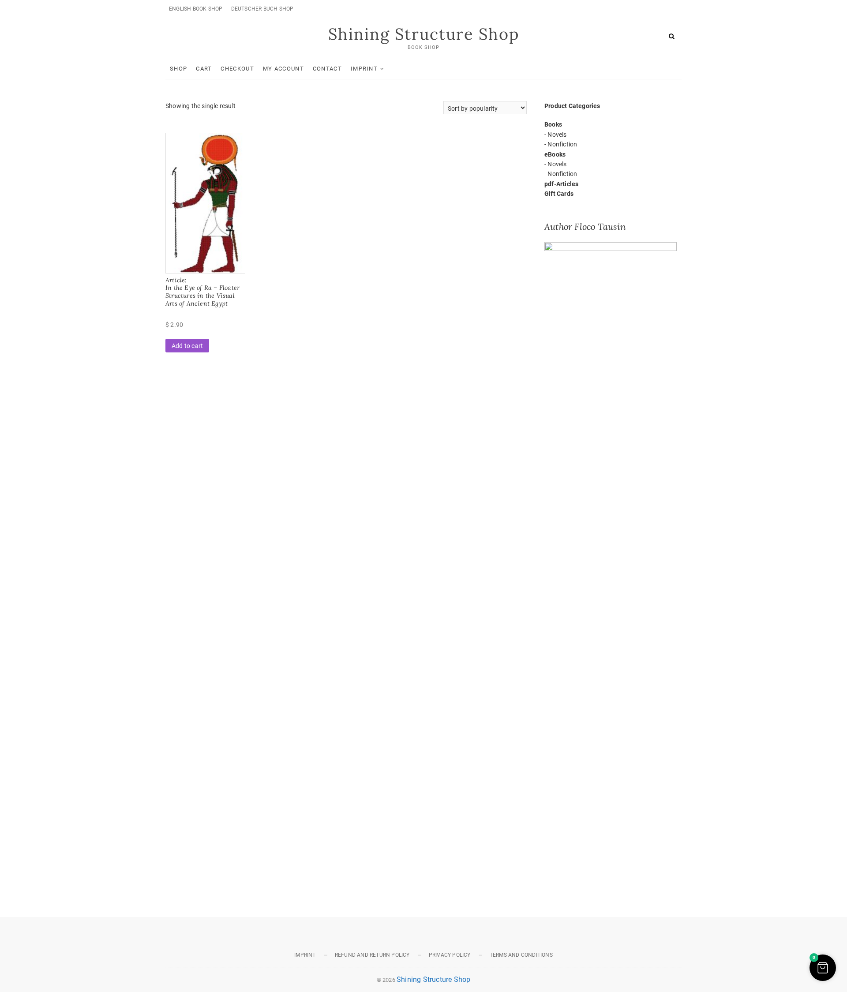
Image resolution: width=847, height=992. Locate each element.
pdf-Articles (561, 183)
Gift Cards (558, 193)
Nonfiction (562, 144)
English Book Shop (195, 9)
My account (283, 68)
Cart (204, 68)
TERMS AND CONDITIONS (521, 955)
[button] (823, 968)
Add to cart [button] (187, 345)
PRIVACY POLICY (450, 955)
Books (553, 124)
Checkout (237, 68)
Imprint (364, 68)
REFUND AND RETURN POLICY (372, 955)
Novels (556, 134)
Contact (327, 68)
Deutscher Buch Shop (262, 9)
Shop (178, 68)
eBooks (555, 154)
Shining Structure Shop (423, 34)
